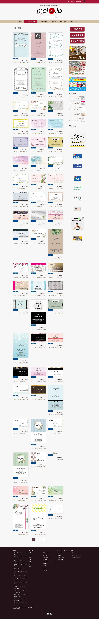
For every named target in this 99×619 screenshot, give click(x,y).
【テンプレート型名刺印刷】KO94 (38, 96)
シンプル (45, 570)
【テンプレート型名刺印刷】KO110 (20, 243)
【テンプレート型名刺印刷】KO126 (55, 500)
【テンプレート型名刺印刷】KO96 (20, 62)
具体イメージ (74, 550)
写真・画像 (60, 559)
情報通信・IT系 (17, 596)
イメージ (44, 550)
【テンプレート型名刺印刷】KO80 (20, 277)
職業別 (14, 550)
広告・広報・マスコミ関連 (20, 594)
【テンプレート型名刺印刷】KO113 (20, 295)
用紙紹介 (54, 21)
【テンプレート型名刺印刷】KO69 (55, 151)
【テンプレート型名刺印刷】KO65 (38, 133)
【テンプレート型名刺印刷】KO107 (20, 482)
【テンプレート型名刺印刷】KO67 (20, 151)
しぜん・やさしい (47, 568)
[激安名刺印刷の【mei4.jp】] (49, 13)
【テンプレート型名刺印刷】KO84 (20, 313)
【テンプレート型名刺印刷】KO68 (38, 151)
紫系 (30, 564)
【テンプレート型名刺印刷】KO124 (38, 466)
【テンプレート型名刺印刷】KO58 (38, 188)
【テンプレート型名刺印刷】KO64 (20, 133)
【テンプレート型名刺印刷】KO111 (55, 259)
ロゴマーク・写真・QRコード (63, 550)
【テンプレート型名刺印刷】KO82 (55, 277)
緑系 (30, 559)
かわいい (45, 559)
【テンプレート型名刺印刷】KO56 (55, 170)
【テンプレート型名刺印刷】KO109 (38, 225)
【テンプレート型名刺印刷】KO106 (38, 448)
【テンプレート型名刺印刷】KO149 (38, 500)
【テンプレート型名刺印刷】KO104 (20, 399)
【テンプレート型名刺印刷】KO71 (38, 347)
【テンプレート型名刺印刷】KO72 (20, 381)
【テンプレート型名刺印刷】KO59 (55, 188)
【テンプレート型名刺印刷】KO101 (20, 362)
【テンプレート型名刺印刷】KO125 (20, 500)
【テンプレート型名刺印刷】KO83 (38, 295)
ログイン (73, 1)
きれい (44, 565)
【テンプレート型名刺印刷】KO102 (55, 347)
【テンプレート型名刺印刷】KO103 (38, 381)
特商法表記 (30, 607)
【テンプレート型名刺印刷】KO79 (55, 225)
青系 (30, 562)
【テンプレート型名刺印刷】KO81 (38, 243)
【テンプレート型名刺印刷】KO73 (55, 381)
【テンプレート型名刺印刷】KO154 (55, 459)
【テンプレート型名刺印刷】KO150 (20, 534)
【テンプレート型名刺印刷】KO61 (20, 115)
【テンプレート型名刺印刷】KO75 (20, 433)
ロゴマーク (60, 555)
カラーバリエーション (33, 550)
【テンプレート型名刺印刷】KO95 (55, 96)
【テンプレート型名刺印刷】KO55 (38, 170)
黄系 (30, 557)
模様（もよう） (46, 553)
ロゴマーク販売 (43, 21)
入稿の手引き (73, 21)
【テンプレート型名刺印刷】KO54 (20, 170)
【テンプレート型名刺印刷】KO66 (55, 133)
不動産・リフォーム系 (19, 586)
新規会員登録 (79, 1)
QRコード (60, 553)
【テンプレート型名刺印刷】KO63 (55, 115)
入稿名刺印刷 (19, 21)
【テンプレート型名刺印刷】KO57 (20, 188)
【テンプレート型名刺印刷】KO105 (55, 414)
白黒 (30, 566)
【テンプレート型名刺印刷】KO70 (55, 313)
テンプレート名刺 (30, 21)
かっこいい (45, 557)
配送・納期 (63, 21)
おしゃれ (45, 555)
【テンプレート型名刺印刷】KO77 (38, 206)
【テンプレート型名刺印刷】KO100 (38, 329)
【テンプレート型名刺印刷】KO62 (38, 115)
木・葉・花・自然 (76, 555)
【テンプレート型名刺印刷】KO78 (20, 225)
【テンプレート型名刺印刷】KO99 (20, 97)
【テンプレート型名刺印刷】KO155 (55, 518)
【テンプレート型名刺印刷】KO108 (55, 206)
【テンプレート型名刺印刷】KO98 (55, 62)
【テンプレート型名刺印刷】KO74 (38, 399)
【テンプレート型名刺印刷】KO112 (38, 277)
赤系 (30, 553)
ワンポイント (61, 557)
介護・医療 (16, 588)
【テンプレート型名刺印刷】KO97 (38, 62)
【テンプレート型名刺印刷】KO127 (38, 534)
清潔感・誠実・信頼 (76, 557)
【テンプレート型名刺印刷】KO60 (20, 206)
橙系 (30, 555)
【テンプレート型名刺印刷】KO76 (55, 433)
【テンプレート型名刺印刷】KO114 (55, 295)
